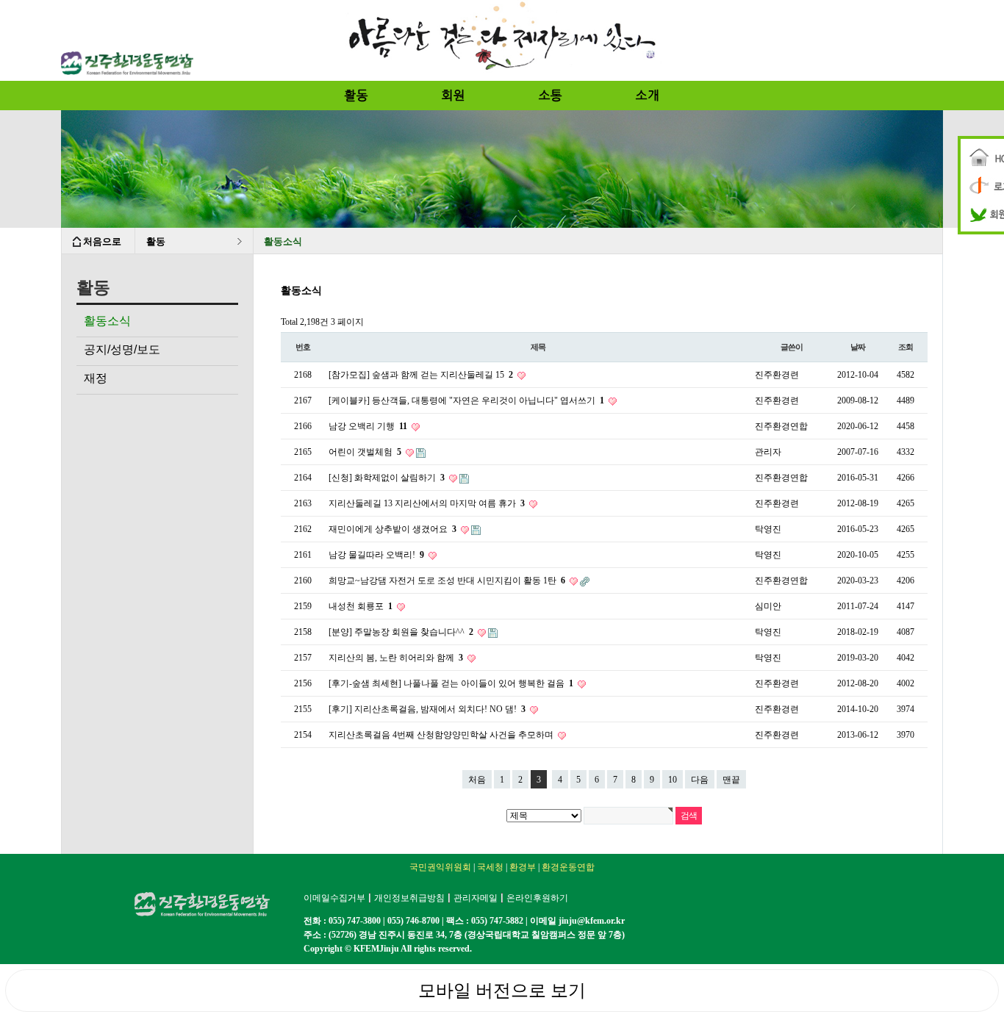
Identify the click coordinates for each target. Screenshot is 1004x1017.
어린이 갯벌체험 (365, 452)
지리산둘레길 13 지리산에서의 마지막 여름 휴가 (427, 503)
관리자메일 (475, 898)
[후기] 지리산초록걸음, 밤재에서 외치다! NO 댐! (427, 709)
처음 (477, 780)
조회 (905, 346)
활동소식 (107, 321)
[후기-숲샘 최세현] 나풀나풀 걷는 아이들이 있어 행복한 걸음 (451, 683)
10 (672, 780)
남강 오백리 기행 (368, 426)
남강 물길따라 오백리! (376, 555)
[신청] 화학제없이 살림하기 (387, 477)
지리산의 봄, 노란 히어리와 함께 (396, 658)
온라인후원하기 (537, 898)
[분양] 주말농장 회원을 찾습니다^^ (401, 632)
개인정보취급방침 (409, 898)
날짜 (857, 346)
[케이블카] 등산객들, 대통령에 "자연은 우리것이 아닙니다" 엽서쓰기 (466, 400)
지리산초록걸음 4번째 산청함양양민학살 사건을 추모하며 (442, 735)
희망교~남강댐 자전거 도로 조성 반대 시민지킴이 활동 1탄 (447, 580)
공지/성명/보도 (122, 349)
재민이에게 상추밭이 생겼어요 (392, 529)
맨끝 (731, 780)
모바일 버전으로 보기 (502, 990)
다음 (700, 780)
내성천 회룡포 (360, 606)
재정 (95, 378)
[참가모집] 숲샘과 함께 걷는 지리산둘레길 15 (421, 375)
